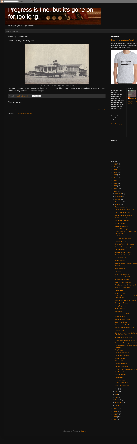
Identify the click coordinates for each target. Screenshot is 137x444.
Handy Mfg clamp (120, 306)
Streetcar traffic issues (122, 353)
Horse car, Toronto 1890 (122, 277)
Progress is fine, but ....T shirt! (122, 40)
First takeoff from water (122, 236)
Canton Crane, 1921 (121, 382)
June (117, 391)
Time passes (119, 377)
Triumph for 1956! (120, 241)
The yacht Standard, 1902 (123, 238)
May (116, 394)
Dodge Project (119, 290)
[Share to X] (37, 96)
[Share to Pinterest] (40, 96)
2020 (115, 180)
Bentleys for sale (120, 293)
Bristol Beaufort (120, 266)
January (118, 405)
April (116, 397)
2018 (115, 186)
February (118, 402)
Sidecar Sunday (120, 223)
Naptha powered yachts (122, 319)
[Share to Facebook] (38, 96)
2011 (115, 419)
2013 (115, 414)
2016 (115, 191)
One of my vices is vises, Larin (124, 209)
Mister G (133, 98)
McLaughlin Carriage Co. (123, 220)
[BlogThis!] (35, 96)
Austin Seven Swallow (122, 279)
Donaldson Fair (120, 249)
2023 (115, 172)
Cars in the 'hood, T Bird (122, 325)
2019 (115, 183)
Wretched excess (120, 374)
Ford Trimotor (119, 350)
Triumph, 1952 (119, 330)
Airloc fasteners (120, 268)
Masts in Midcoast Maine (123, 252)
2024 (115, 169)
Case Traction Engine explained (125, 247)
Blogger (83, 431)
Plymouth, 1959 (120, 316)
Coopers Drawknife (121, 363)
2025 (115, 167)
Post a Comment (16, 106)
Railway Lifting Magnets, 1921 (124, 327)
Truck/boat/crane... (121, 207)
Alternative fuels (120, 380)
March (117, 400)
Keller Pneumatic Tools (122, 274)
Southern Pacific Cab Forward (124, 244)
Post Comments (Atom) (24, 113)
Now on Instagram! (12, 31)
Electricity (118, 271)
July (116, 389)
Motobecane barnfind (121, 226)
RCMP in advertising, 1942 (123, 337)
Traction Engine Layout (122, 355)
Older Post (101, 110)
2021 (115, 177)
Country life (118, 311)
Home (57, 110)
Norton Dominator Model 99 (123, 215)
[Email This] (33, 96)
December (118, 193)
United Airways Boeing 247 (123, 282)
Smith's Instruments (121, 218)
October (118, 199)
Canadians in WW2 (121, 258)
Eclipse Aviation (120, 361)
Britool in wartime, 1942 (122, 287)
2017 (115, 188)
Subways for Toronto (121, 303)
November (118, 196)
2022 (115, 175)
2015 (115, 408)
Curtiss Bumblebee (121, 322)
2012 (115, 417)
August (117, 204)
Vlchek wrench (119, 372)
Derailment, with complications (124, 255)
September (119, 202)
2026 (115, 164)
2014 (115, 411)
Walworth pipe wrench (122, 385)
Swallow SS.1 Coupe (121, 229)
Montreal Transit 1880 (122, 314)
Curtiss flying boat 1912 (122, 212)
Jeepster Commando (121, 366)
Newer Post (12, 110)
